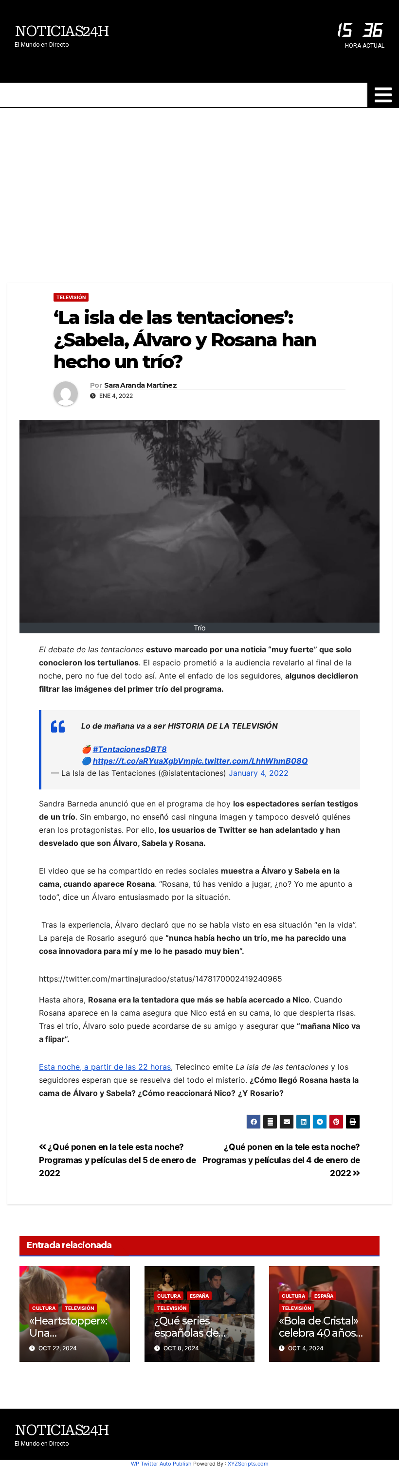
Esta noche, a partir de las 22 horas (105, 1067)
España (199, 1296)
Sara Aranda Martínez (140, 385)
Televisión (71, 297)
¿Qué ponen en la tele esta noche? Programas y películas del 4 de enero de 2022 (281, 1160)
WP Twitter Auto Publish (161, 1463)
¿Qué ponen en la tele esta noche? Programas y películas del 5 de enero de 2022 (117, 1160)
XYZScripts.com (248, 1463)
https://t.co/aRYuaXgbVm (142, 761)
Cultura (43, 1308)
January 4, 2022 (259, 773)
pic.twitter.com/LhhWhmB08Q (249, 761)
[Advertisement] (199, 181)
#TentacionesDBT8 (130, 749)
